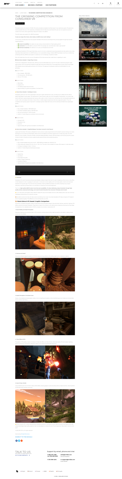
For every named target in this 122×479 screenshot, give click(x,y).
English (23, 471)
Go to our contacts (21, 455)
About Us (32, 2)
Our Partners (51, 5)
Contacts (39, 2)
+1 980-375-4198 (51, 454)
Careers (26, 2)
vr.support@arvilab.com (67, 459)
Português (59, 471)
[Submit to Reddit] (22, 440)
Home (16, 12)
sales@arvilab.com (66, 454)
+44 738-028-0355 (52, 456)
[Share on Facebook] (17, 440)
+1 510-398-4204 (51, 459)
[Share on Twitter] (19, 440)
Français (38, 471)
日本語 (45, 471)
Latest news (18, 2)
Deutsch (31, 471)
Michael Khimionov (25, 434)
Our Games (19, 5)
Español (52, 471)
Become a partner (35, 5)
